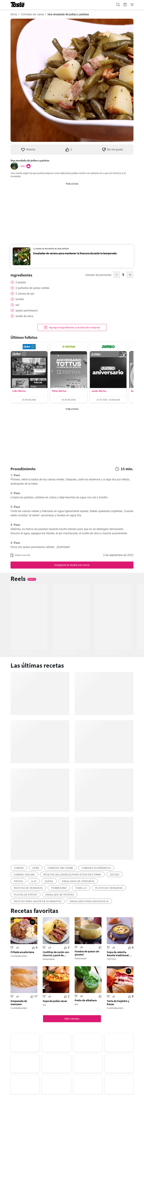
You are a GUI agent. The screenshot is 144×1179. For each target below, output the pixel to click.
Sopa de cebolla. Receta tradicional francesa (118, 953)
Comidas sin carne (32, 14)
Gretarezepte (49, 959)
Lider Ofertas (19, 390)
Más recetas (72, 1018)
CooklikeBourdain (19, 956)
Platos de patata (25, 894)
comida (19, 867)
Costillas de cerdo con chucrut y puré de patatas (56, 953)
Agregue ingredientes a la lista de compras (74, 327)
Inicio (14, 14)
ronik (22, 166)
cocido (114, 874)
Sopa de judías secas (55, 1001)
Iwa (44, 1005)
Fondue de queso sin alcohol (87, 953)
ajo (33, 881)
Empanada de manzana (19, 1002)
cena (35, 867)
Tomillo (81, 888)
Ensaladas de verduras (78, 881)
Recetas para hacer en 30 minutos (37, 901)
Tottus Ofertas (59, 390)
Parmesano (59, 888)
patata (18, 881)
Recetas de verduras (28, 888)
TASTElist (111, 959)
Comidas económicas (96, 867)
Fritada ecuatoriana (22, 952)
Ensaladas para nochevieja (89, 901)
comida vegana (24, 874)
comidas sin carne (60, 867)
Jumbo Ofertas (98, 390)
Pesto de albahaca (86, 1000)
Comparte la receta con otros (72, 565)
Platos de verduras (109, 888)
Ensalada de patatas (59, 894)
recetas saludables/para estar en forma (72, 874)
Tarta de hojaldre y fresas (118, 1002)
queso (49, 881)
